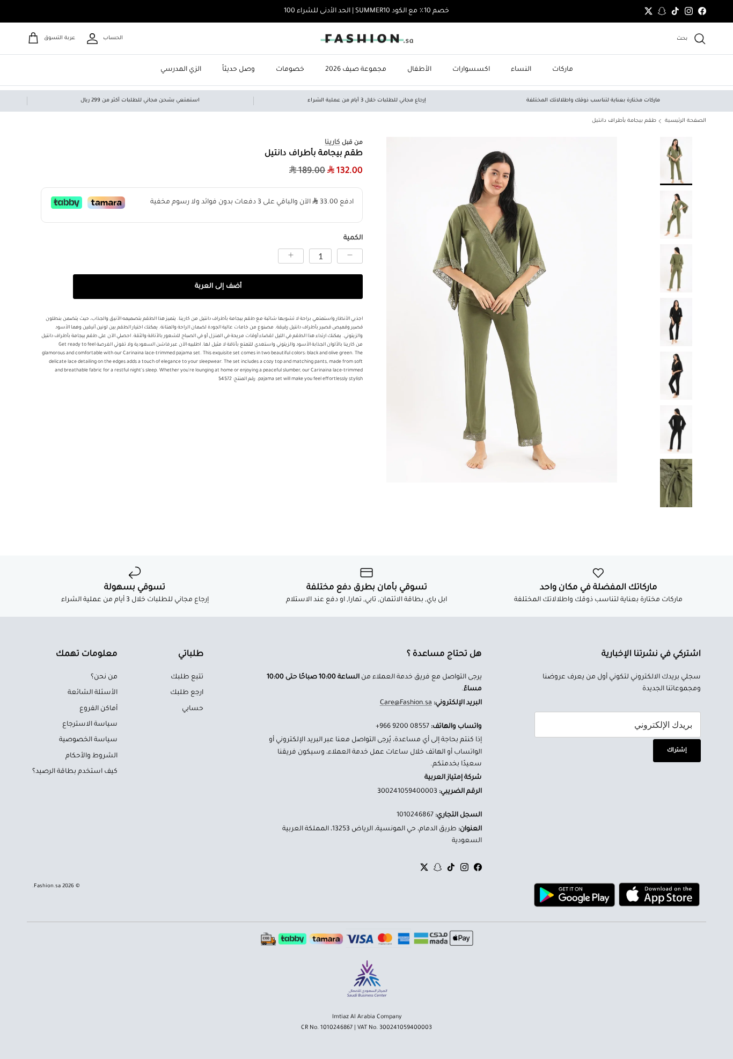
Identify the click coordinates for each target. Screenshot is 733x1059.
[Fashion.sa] (367, 38)
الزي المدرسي (180, 70)
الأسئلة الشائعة (93, 693)
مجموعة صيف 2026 (355, 70)
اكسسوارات (471, 70)
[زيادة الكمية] (291, 256)
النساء (521, 70)
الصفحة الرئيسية (685, 121)
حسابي (192, 709)
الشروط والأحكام (91, 756)
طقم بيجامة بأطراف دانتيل (624, 121)
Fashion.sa (47, 886)
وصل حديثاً (238, 70)
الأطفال (419, 70)
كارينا (332, 143)
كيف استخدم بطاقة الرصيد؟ (75, 772)
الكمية (353, 238)
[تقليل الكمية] (350, 256)
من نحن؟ (104, 677)
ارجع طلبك (186, 693)
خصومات (290, 70)
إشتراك (677, 750)
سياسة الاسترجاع (90, 724)
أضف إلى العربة (218, 286)
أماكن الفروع (98, 709)
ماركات (562, 70)
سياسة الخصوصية (88, 740)
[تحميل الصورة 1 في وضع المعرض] (501, 310)
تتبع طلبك (187, 677)
